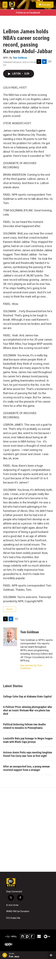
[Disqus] (28, 830)
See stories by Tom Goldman (31, 667)
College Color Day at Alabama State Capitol (27, 696)
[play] (5, 955)
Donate (46, 4)
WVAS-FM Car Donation (17, 911)
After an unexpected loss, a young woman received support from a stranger (26, 768)
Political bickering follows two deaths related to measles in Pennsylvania (24, 726)
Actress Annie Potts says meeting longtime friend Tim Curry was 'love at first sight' (27, 754)
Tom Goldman (20, 57)
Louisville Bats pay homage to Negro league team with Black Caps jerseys (28, 740)
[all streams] (52, 955)
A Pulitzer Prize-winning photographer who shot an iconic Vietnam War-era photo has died (27, 710)
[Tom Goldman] (10, 636)
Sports (9, 609)
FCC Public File (13, 918)
